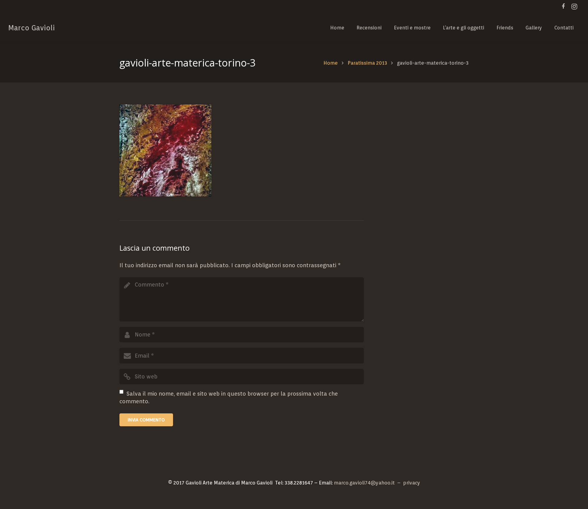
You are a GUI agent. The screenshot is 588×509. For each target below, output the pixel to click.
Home (330, 63)
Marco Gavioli (31, 28)
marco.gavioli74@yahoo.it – (368, 483)
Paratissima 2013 (367, 63)
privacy (411, 483)
